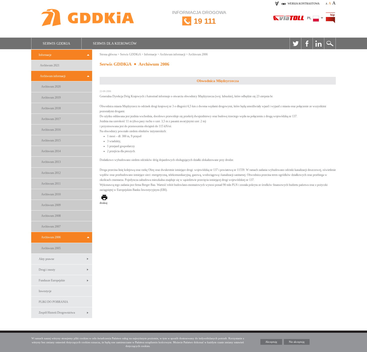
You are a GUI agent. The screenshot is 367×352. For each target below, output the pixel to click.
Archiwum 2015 (51, 140)
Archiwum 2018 (51, 108)
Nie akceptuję (297, 341)
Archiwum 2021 (49, 65)
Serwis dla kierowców (115, 43)
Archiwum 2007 (51, 226)
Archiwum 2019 (51, 97)
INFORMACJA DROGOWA (199, 17)
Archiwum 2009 (51, 205)
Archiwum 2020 (51, 86)
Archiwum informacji (52, 76)
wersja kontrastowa (304, 3)
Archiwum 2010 (51, 194)
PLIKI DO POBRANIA (53, 302)
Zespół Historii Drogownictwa (57, 312)
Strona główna (108, 54)
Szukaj (330, 43)
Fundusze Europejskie (52, 280)
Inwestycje (45, 291)
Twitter (295, 43)
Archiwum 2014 (51, 151)
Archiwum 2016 (51, 129)
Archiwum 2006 (51, 237)
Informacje (45, 55)
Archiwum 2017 (51, 119)
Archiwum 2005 (51, 248)
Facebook (307, 43)
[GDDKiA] (88, 18)
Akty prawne (46, 259)
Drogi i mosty (47, 269)
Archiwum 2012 (51, 173)
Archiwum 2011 (51, 183)
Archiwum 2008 (51, 216)
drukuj (103, 202)
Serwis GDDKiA (56, 43)
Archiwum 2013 (51, 162)
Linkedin (318, 43)
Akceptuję (271, 341)
